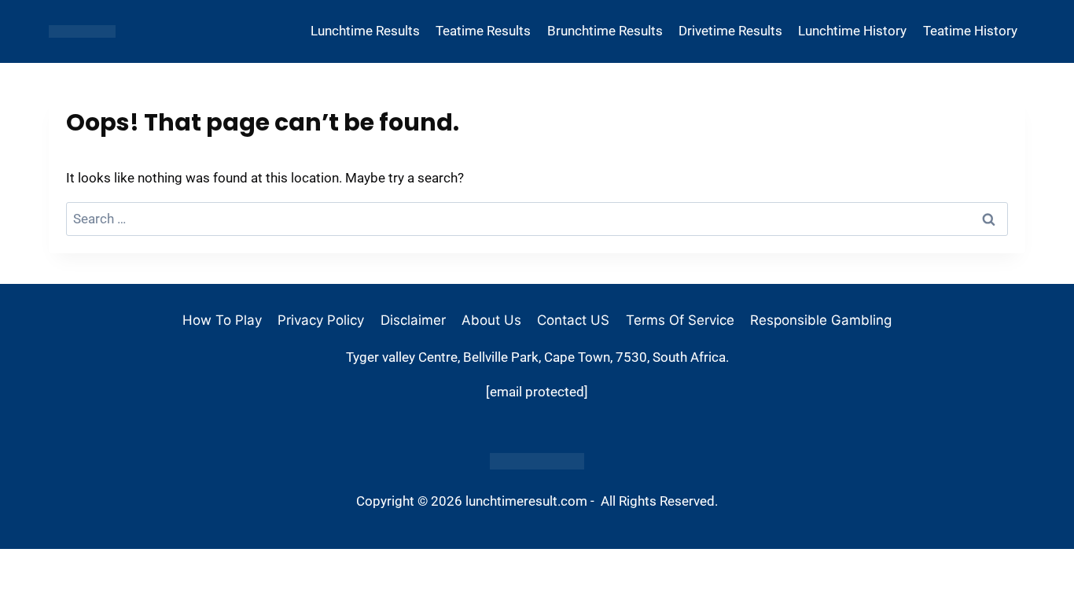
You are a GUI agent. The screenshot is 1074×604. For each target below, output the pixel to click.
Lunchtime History (852, 31)
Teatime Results (483, 31)
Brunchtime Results (605, 31)
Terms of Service (680, 320)
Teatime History (970, 31)
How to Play (222, 320)
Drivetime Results (730, 31)
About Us (491, 320)
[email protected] (537, 392)
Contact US (573, 320)
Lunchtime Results (365, 31)
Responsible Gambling (821, 320)
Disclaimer (413, 320)
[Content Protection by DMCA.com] (537, 461)
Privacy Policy (321, 320)
